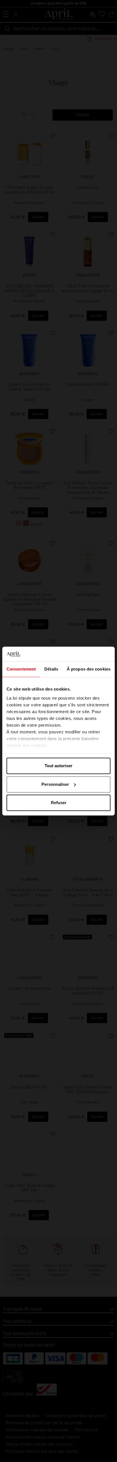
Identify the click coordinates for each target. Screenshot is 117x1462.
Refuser (58, 802)
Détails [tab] (51, 669)
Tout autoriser (58, 765)
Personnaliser (55, 784)
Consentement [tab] (21, 669)
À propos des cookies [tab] (88, 669)
